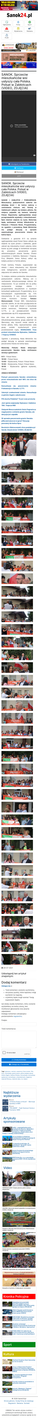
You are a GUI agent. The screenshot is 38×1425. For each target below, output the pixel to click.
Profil (7, 38)
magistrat (29, 1077)
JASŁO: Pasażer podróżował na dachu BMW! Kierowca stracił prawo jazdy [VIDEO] (22, 1311)
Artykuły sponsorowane (14, 1119)
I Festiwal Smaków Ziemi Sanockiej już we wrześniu (23, 1360)
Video (7, 1168)
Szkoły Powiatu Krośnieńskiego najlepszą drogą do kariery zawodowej (22, 1152)
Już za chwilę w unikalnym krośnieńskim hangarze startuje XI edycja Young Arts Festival (23, 1138)
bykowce (7, 1071)
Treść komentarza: (8, 1029)
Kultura (8, 1354)
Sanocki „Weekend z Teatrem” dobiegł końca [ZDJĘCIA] (22, 1389)
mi (22, 1079)
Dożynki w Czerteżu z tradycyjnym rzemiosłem (16, 1288)
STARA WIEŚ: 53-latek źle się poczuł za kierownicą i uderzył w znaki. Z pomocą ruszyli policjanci (23, 1332)
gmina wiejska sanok (27, 1073)
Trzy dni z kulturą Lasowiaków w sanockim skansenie (23, 1382)
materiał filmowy (6, 1079)
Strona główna (9, 1401)
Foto (2, 1073)
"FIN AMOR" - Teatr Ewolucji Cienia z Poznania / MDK (22, 1108)
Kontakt (27, 1403)
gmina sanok (16, 1073)
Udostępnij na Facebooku (19, 164)
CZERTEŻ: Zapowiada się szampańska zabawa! (16, 1269)
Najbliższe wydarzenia (11, 1094)
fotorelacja (8, 1073)
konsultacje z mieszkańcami (16, 1077)
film (32, 1071)
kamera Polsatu (15, 1075)
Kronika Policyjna (15, 1296)
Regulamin (12, 1403)
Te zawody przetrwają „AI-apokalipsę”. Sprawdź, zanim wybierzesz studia (21, 1145)
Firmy (18, 25)
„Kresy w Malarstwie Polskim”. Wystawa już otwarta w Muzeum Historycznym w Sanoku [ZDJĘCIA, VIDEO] (23, 1369)
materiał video (16, 1079)
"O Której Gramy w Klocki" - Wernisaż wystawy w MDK (22, 1101)
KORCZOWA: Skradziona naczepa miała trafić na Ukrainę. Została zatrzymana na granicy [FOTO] (23, 1318)
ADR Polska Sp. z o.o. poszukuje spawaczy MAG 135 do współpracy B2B (23, 1159)
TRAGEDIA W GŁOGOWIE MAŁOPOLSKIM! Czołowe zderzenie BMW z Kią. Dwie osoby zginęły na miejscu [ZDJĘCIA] (23, 1305)
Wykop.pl (20, 172)
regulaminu (17, 1016)
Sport (30, 25)
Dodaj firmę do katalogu (25, 1401)
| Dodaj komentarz (19, 1060)
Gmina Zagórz (5, 1075)
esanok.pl (19, 1071)
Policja (6, 31)
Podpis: (4, 1020)
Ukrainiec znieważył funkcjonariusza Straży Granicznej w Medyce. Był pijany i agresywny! (23, 1325)
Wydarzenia (18, 31)
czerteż (13, 1071)
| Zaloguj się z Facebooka (20, 1064)
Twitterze (19, 168)
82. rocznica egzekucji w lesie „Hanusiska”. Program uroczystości (22, 1376)
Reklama (30, 31)
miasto (25, 1079)
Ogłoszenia (7, 25)
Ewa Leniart (26, 1071)
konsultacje (24, 1075)
